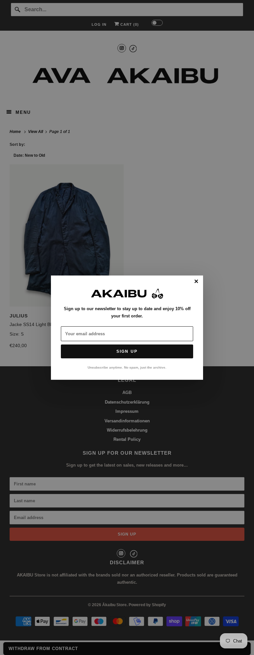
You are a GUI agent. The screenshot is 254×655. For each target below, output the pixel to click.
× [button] (196, 281)
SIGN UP (127, 351)
